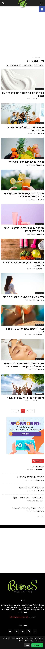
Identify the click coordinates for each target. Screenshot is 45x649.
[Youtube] (10, 631)
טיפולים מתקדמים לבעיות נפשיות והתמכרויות (26, 129)
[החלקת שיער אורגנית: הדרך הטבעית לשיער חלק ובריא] (22, 214)
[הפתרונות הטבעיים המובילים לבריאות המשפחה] (22, 249)
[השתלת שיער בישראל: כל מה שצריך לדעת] (22, 315)
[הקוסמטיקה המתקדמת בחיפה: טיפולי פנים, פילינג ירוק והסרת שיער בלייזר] (22, 349)
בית (43, 57)
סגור (27, 645)
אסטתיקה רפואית (27, 65)
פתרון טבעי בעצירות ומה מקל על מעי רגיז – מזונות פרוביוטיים (24, 195)
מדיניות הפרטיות (23, 640)
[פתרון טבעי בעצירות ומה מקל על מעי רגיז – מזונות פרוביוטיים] (22, 180)
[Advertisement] (22, 31)
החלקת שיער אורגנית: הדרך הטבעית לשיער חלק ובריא (24, 229)
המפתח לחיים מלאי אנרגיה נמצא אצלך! (28, 497)
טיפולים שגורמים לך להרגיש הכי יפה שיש (28, 508)
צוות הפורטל (40, 99)
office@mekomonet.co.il (19, 617)
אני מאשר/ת (37, 645)
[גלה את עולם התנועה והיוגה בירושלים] (22, 283)
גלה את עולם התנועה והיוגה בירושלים (23, 297)
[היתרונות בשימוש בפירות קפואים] (22, 148)
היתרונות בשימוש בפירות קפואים (25, 162)
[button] (42, 9)
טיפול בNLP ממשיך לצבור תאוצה (30, 477)
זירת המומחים (39, 89)
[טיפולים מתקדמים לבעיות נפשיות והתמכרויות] (22, 113)
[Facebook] (35, 631)
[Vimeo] (16, 631)
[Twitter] (22, 631)
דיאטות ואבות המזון (15, 65)
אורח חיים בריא (39, 65)
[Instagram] (28, 631)
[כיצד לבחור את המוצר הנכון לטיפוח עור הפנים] (22, 79)
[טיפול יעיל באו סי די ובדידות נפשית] (22, 384)
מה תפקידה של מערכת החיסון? (31, 487)
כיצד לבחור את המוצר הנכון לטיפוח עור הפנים (23, 94)
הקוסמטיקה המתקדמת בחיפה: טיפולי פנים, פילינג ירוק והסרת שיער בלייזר (23, 365)
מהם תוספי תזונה (37, 466)
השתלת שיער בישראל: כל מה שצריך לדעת (24, 330)
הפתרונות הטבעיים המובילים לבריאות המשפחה (23, 264)
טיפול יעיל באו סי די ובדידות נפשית (25, 397)
